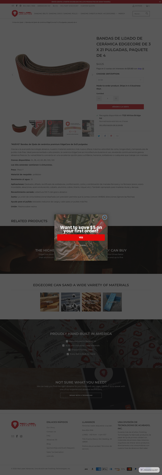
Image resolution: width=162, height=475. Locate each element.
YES (81, 237)
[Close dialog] (105, 217)
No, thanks (81, 245)
